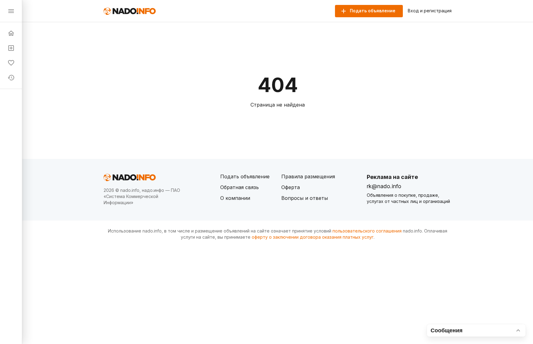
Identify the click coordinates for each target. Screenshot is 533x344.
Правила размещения (308, 176)
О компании (235, 198)
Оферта (290, 187)
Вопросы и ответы (304, 198)
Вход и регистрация (430, 10)
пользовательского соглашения (367, 230)
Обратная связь (239, 187)
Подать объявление (245, 176)
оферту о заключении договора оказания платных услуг (313, 237)
